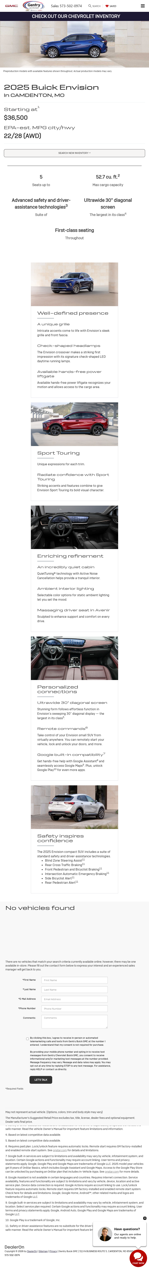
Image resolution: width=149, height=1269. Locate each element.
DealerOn (32, 1251)
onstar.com (60, 1150)
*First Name (29, 979)
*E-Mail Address (27, 998)
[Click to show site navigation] (143, 6)
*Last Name (29, 989)
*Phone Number (27, 1008)
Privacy (53, 1251)
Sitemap (43, 1251)
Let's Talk (41, 1079)
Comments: (29, 1018)
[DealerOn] (14, 1246)
